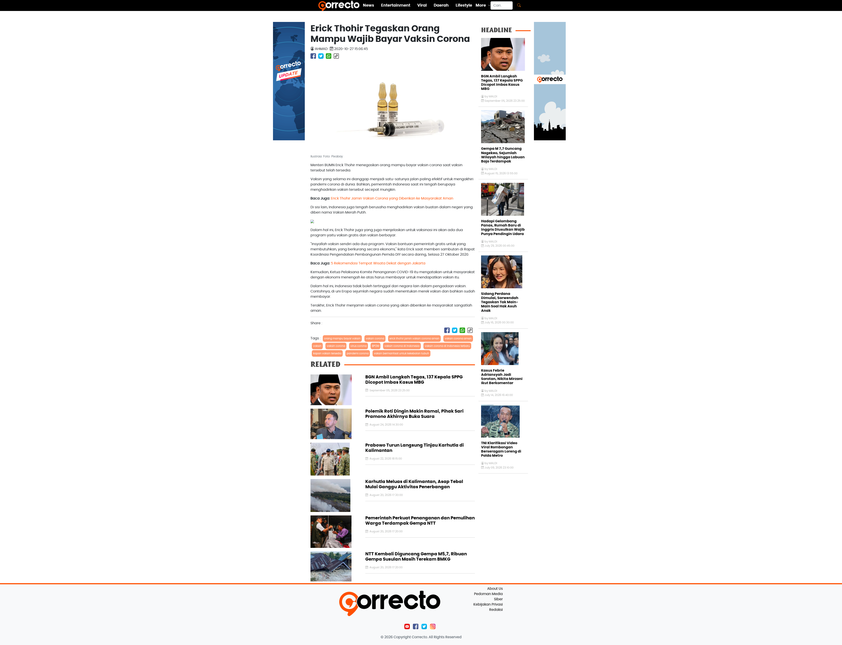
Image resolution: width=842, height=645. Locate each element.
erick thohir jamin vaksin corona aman (414, 338)
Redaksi (496, 609)
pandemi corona (358, 353)
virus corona (358, 346)
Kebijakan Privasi (488, 604)
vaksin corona (375, 338)
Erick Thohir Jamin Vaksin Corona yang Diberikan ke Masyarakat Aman (392, 198)
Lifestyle (464, 5)
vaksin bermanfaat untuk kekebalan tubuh (401, 353)
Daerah (441, 5)
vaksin (317, 346)
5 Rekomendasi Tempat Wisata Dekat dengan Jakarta (378, 263)
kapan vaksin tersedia (327, 353)
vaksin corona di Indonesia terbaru (447, 346)
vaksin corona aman (458, 338)
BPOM (375, 346)
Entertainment (395, 5)
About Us (495, 588)
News (368, 5)
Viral (422, 5)
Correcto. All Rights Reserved (437, 637)
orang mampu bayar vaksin (342, 338)
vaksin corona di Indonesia (401, 346)
